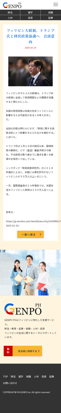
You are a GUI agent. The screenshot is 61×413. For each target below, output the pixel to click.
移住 (10, 12)
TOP (5, 376)
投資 (30, 17)
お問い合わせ (10, 383)
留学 (30, 12)
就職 (50, 12)
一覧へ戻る (29, 234)
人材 (10, 17)
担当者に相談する (21, 351)
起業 (50, 17)
